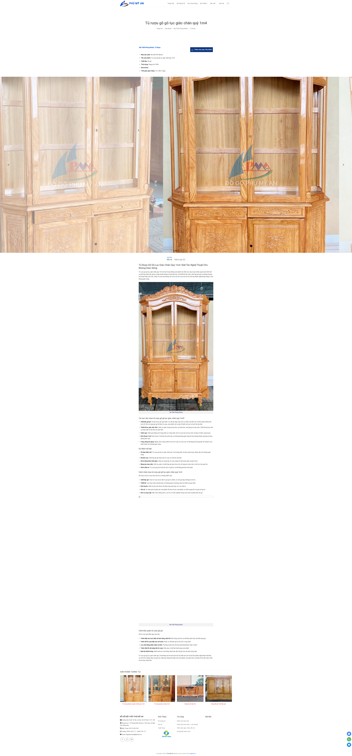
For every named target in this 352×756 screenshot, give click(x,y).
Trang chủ (160, 28)
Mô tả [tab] (169, 259)
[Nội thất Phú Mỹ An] (124, 3)
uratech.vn (192, 753)
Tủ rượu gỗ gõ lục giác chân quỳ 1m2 (133, 704)
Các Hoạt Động (192, 3)
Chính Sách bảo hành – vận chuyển (187, 724)
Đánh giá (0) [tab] (180, 259)
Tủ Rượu (192, 28)
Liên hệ (160, 724)
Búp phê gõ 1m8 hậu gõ (218, 704)
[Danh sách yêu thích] (227, 3)
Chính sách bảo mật (183, 721)
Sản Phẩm (203, 3)
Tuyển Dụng (161, 728)
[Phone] (349, 739)
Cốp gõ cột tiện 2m (190, 704)
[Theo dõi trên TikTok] (127, 739)
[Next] (343, 164)
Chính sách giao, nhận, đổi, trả (186, 728)
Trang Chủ (171, 3)
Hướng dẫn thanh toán (183, 731)
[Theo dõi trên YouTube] (132, 739)
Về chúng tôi (161, 721)
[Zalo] (349, 734)
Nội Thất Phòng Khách (181, 28)
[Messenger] (349, 745)
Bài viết (212, 3)
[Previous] (8, 164)
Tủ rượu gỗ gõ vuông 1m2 (162, 704)
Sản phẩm (168, 28)
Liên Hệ (221, 3)
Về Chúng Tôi (181, 3)
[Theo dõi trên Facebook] (122, 739)
